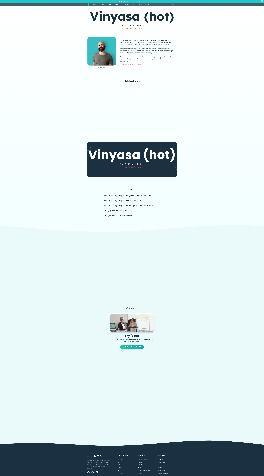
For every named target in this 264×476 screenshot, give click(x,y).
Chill (119, 465)
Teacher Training (143, 459)
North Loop (161, 462)
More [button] (146, 4)
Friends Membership (144, 470)
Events (109, 4)
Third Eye (160, 468)
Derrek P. (103, 67)
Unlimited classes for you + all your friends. (132, 1)
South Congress (163, 473)
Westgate (161, 465)
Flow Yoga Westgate (132, 28)
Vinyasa (120, 459)
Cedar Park (161, 459)
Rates (140, 4)
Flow (119, 462)
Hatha (120, 468)
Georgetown (162, 470)
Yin (118, 470)
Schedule (140, 465)
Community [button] (117, 5)
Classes (102, 4)
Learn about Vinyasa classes (130, 65)
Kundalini (120, 473)
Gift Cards (141, 473)
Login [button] (173, 4)
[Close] (262, 1)
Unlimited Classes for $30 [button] (132, 347)
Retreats (134, 4)
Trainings (126, 4)
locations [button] (94, 4)
